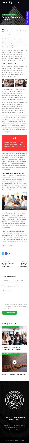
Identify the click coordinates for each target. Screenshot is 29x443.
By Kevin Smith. (19, 208)
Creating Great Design (9, 14)
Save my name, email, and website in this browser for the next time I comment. (15, 285)
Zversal (21, 440)
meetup (4, 245)
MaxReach (15, 440)
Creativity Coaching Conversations (14, 374)
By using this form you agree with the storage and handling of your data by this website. (15, 306)
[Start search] (23, 2)
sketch (10, 245)
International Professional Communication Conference (11, 348)
